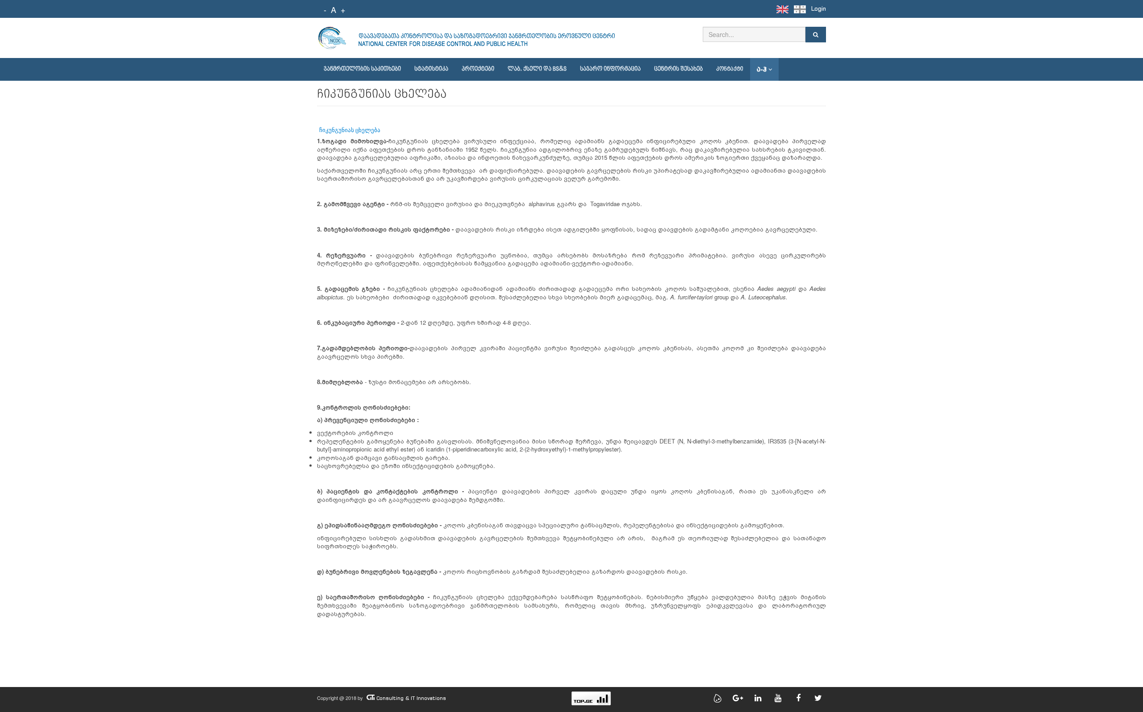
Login (818, 8)
